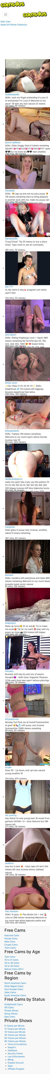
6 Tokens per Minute (14, 1025)
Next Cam (5, 21)
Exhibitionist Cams (13, 1004)
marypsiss (10, 527)
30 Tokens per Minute (15, 1035)
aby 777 (9, 286)
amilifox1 (9, 863)
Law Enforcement (16, 1056)
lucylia (8, 767)
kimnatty (9, 671)
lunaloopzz (10, 623)
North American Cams (15, 983)
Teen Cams (9, 956)
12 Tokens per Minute (14, 1029)
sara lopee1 (10, 334)
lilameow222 (11, 238)
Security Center (15, 1053)
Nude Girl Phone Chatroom (14, 24)
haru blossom (11, 911)
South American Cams (15, 995)
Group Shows (11, 1013)
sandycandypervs (13, 479)
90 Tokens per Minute (15, 1041)
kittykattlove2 (12, 719)
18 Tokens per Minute (14, 1032)
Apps (10, 1066)
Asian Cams (10, 992)
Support (12, 1047)
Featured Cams (11, 935)
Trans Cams (10, 947)
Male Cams (9, 941)
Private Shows (11, 1010)
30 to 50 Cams (11, 966)
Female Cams (10, 938)
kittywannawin (12, 430)
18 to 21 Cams (11, 960)
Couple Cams (11, 944)
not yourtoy (11, 815)
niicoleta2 (10, 190)
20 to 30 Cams (11, 963)
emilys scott (11, 382)
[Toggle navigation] (5, 14)
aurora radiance (12, 142)
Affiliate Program (16, 1069)
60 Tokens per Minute (15, 1038)
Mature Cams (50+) (14, 969)
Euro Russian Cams (13, 989)
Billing (10, 1059)
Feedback (12, 1050)
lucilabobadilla (12, 94)
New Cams (9, 1016)
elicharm (9, 575)
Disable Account (16, 1062)
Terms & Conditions (17, 1044)
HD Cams (9, 1007)
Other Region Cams (13, 986)
